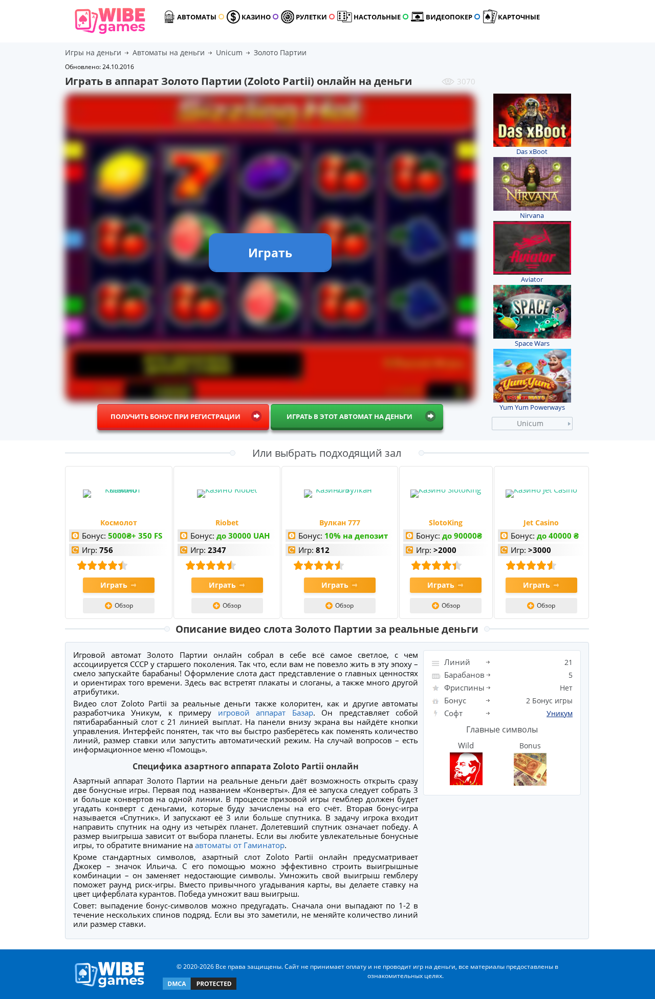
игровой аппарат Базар (265, 712)
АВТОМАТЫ (196, 16)
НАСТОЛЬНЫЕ (377, 16)
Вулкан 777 (339, 522)
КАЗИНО (256, 16)
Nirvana (532, 215)
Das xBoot (532, 151)
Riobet (226, 522)
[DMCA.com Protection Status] (199, 989)
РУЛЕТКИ (311, 16)
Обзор (124, 605)
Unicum (530, 423)
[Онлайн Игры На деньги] (110, 988)
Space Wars (532, 343)
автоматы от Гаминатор (240, 845)
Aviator (532, 279)
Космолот (118, 522)
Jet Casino (541, 522)
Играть (113, 585)
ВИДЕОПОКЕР (449, 16)
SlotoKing (446, 522)
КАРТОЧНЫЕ (519, 16)
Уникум (560, 713)
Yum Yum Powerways (532, 407)
